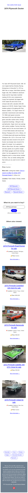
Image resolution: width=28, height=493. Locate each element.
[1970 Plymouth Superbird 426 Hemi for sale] (14, 283)
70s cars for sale (14, 5)
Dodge (7, 455)
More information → (15, 259)
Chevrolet (7, 452)
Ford (14, 452)
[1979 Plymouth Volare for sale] (14, 397)
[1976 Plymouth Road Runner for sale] (14, 243)
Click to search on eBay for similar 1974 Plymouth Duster (13, 173)
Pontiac (20, 452)
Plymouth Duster (17, 192)
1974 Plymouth (14, 186)
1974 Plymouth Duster (13, 189)
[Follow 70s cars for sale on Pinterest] (14, 488)
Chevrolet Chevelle (17, 455)
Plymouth (7, 192)
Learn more (13, 481)
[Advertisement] (14, 25)
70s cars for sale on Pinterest (19, 484)
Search (14, 210)
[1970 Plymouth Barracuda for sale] (14, 322)
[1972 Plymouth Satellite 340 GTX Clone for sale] (14, 362)
